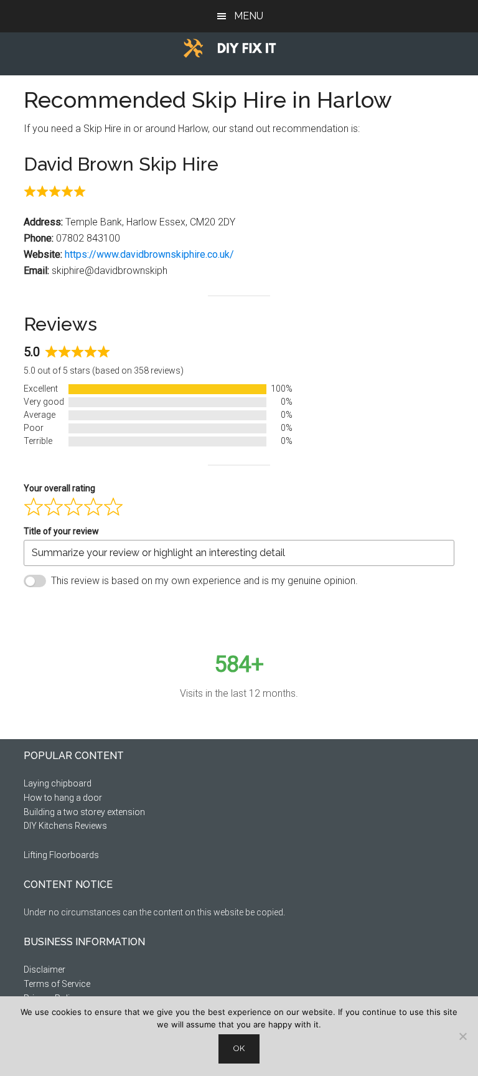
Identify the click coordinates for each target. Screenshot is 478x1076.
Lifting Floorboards (61, 855)
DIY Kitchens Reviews (65, 826)
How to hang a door (63, 798)
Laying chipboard (57, 783)
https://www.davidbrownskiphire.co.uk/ (149, 254)
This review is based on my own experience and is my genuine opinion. (204, 581)
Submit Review (78, 611)
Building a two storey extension (84, 812)
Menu (248, 16)
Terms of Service (57, 984)
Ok (239, 1048)
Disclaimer (44, 970)
